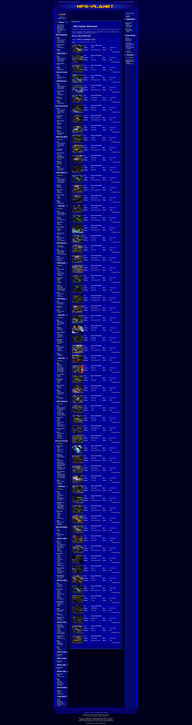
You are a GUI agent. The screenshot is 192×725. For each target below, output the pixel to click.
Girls (58, 496)
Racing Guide (61, 474)
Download (60, 602)
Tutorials (59, 573)
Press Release (61, 544)
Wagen (59, 279)
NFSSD (128, 62)
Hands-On (60, 98)
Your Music (60, 619)
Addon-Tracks (61, 627)
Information (60, 460)
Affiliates (59, 691)
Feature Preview (61, 254)
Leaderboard (60, 246)
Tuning (59, 234)
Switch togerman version (62, 18)
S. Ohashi (60, 398)
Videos (59, 50)
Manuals (59, 118)
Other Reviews (61, 219)
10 (92, 42)
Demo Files (60, 424)
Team (58, 700)
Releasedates (61, 368)
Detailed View (116, 52)
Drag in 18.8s (60, 571)
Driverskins (60, 599)
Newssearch (60, 27)
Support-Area (60, 456)
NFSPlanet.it (129, 63)
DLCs (58, 124)
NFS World (129, 26)
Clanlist (59, 32)
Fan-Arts (59, 437)
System (59, 461)
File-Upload (60, 694)
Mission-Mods (61, 633)
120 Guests (128, 39)
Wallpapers (60, 393)
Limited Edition (61, 181)
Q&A (58, 325)
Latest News (60, 24)
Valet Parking (60, 240)
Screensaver (60, 676)
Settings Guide (61, 288)
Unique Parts (60, 508)
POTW (59, 699)
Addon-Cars (60, 603)
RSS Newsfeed (61, 29)
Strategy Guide (61, 475)
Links (58, 692)
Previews (59, 681)
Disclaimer (60, 701)
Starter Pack (60, 253)
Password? (129, 52)
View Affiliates (130, 57)
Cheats (59, 159)
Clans (58, 549)
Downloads (60, 455)
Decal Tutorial (61, 477)
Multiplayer (60, 614)
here (117, 31)
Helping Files (60, 565)
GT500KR (59, 334)
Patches (59, 150)
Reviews (59, 128)
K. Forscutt (60, 397)
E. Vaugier (60, 410)
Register (128, 51)
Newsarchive (60, 26)
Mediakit (59, 438)
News (58, 38)
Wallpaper (60, 134)
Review (59, 186)
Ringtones (60, 350)
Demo (58, 113)
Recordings (60, 371)
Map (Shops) (60, 506)
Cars (58, 46)
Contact (59, 705)
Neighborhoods (61, 468)
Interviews (60, 585)
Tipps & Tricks (61, 638)
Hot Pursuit (129, 25)
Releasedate (60, 41)
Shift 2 (128, 24)
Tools (58, 516)
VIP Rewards (60, 157)
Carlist (59, 375)
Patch (58, 419)
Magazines (60, 507)
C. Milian (59, 355)
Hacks (59, 517)
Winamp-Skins (61, 426)
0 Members (128, 40)
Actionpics (60, 644)
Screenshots (60, 69)
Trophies (59, 93)
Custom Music (61, 290)
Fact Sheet (60, 546)
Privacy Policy (61, 704)
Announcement (61, 39)
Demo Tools (60, 518)
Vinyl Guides (60, 476)
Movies (59, 167)
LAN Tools (60, 559)
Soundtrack (60, 47)
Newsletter (60, 28)
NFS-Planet (106, 714)
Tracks (59, 197)
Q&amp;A (59, 550)
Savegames (60, 422)
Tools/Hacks (60, 342)
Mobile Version (61, 464)
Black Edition (60, 463)
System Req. (60, 42)
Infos (58, 492)
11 (95, 42)
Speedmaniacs (130, 61)
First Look (60, 287)
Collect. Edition (61, 415)
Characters (60, 497)
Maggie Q (59, 354)
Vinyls (59, 555)
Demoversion (60, 594)
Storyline (59, 321)
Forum (59, 31)
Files (58, 117)
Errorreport (60, 702)
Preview (59, 164)
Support (59, 387)
